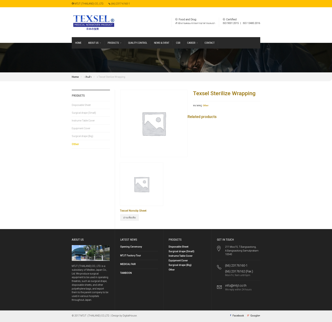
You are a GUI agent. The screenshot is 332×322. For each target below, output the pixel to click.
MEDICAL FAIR (128, 264)
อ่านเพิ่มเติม (129, 217)
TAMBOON (126, 273)
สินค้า (88, 76)
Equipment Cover (81, 128)
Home (75, 76)
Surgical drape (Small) (84, 112)
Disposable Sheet (81, 105)
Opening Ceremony (131, 246)
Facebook (238, 315)
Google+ (255, 315)
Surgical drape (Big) (82, 136)
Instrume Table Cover (83, 120)
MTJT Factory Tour (130, 255)
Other (206, 105)
